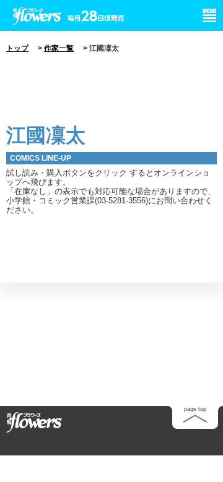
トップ (17, 48)
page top (195, 409)
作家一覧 (59, 48)
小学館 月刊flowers (37, 14)
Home (34, 421)
